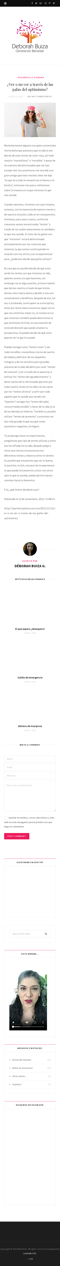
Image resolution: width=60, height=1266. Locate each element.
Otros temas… (19, 1076)
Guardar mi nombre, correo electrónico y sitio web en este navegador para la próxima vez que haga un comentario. (29, 822)
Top (31, 1259)
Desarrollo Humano (31, 77)
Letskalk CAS (29, 1253)
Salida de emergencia (30, 677)
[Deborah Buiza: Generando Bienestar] (30, 36)
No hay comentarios (40, 96)
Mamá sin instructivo (22, 1067)
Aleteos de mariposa (30, 726)
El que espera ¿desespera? (30, 628)
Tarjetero (17, 1084)
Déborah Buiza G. (30, 566)
